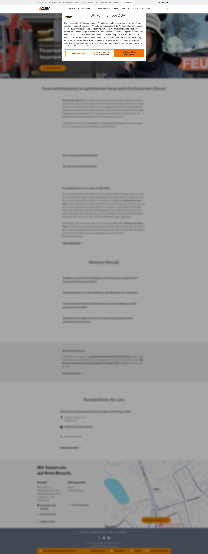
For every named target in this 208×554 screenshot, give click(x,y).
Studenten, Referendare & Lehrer (63, 2)
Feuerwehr (127, 2)
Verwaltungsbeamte (110, 2)
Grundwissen (88, 9)
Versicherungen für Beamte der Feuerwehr (133, 9)
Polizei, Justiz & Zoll (90, 2)
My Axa (165, 2)
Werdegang (74, 9)
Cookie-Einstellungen (77, 53)
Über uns (42, 2)
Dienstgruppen (104, 9)
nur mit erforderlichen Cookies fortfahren (101, 53)
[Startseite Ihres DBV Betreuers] (44, 10)
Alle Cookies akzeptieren (129, 53)
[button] (167, 9)
